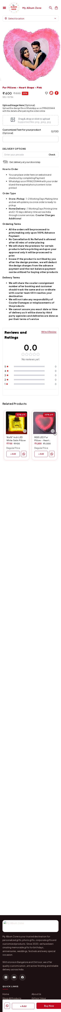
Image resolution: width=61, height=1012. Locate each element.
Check (52, 154)
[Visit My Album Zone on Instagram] (6, 977)
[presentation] (30, 120)
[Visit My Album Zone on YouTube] (14, 977)
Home (6, 994)
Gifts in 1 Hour (39, 998)
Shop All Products (12, 998)
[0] (56, 8)
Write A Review (48, 331)
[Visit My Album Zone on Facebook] (22, 977)
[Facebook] (56, 93)
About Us (36, 994)
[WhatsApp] (51, 93)
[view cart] (56, 8)
